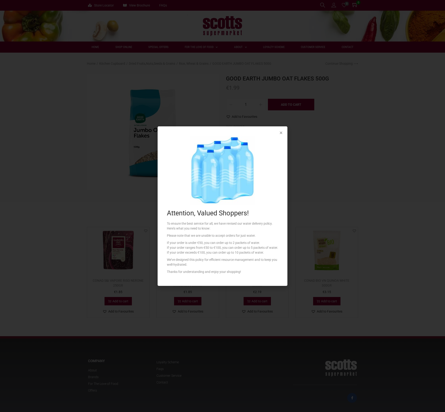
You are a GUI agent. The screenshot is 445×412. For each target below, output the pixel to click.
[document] (222, 206)
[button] (281, 132)
